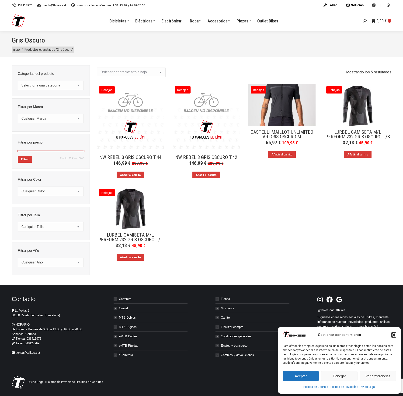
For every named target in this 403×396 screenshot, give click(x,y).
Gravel (123, 308)
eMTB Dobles (128, 336)
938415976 (24, 5)
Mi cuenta (227, 308)
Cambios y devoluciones (237, 355)
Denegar (339, 376)
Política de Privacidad (344, 387)
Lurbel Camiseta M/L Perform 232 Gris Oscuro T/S (357, 134)
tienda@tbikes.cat (54, 5)
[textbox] (40, 85)
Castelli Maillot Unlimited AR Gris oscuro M (281, 134)
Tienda (225, 299)
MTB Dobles (127, 317)
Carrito (225, 317)
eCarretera (126, 355)
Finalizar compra (232, 327)
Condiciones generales (236, 336)
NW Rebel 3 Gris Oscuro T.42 (206, 157)
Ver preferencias (377, 376)
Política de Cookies (90, 382)
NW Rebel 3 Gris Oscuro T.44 (130, 157)
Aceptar (301, 376)
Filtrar (25, 159)
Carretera (125, 299)
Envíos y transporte (234, 345)
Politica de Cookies (315, 387)
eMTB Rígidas (128, 345)
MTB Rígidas (128, 327)
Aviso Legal (368, 387)
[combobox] (51, 85)
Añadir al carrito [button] (130, 175)
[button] (393, 335)
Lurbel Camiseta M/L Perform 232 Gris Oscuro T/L (130, 237)
